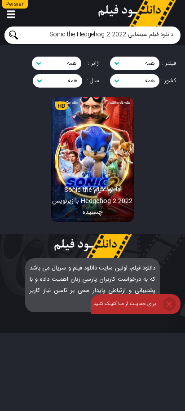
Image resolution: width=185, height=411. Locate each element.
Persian (15, 4)
